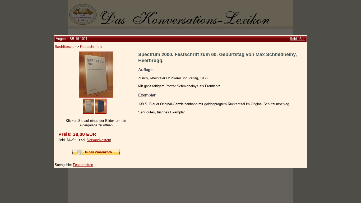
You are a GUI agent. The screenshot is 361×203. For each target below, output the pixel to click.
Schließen (297, 39)
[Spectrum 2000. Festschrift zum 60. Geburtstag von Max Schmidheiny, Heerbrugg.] (96, 96)
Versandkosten (98, 140)
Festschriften (91, 46)
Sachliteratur (65, 46)
